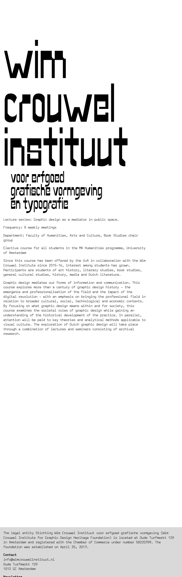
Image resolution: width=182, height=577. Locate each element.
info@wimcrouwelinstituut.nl (29, 559)
